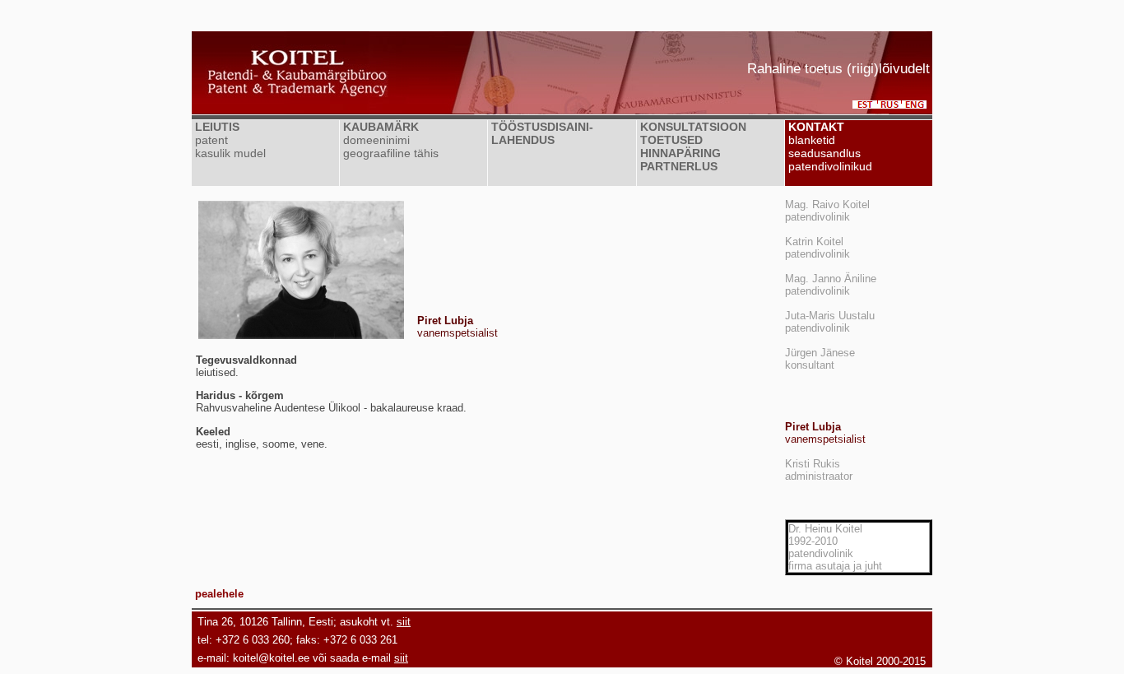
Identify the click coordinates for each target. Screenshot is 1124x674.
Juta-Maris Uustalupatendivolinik (830, 321)
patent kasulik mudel (229, 146)
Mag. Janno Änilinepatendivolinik (830, 284)
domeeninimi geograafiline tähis (389, 146)
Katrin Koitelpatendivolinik (817, 247)
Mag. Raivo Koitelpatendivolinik (827, 210)
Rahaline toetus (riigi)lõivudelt (838, 69)
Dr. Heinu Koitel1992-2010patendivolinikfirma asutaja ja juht (835, 547)
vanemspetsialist (825, 433)
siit (404, 622)
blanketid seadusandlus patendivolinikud (828, 153)
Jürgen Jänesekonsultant (820, 358)
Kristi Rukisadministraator (818, 470)
